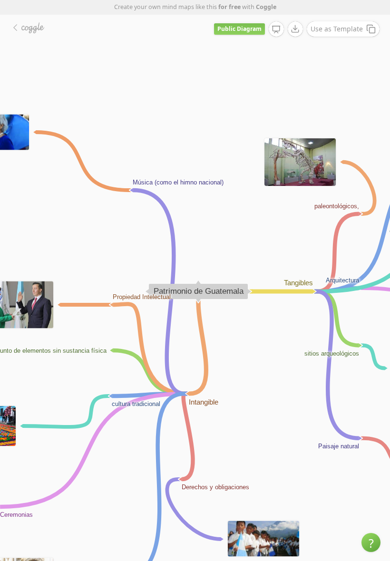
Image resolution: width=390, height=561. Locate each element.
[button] (370, 542)
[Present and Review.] (276, 29)
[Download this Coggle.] (295, 29)
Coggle (266, 7)
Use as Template (337, 28)
